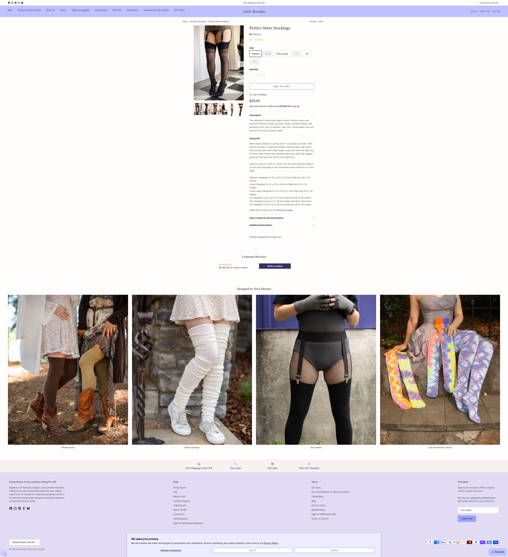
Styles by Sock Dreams (29, 10)
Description (255, 115)
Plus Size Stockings (198, 21)
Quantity (254, 69)
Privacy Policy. (271, 543)
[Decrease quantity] (252, 75)
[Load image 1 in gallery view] (219, 62)
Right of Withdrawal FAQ (323, 514)
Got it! (253, 550)
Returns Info (179, 496)
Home (185, 21)
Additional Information (261, 225)
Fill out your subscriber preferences (475, 497)
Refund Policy (318, 509)
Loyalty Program (181, 501)
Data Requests (180, 518)
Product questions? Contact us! (265, 237)
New (10, 10)
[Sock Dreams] (254, 11)
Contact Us (179, 514)
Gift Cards (179, 10)
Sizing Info (255, 138)
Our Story (316, 487)
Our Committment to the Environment (330, 492)
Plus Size (116, 10)
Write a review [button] (274, 266)
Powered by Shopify (36, 549)
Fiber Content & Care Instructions (267, 218)
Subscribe (467, 518)
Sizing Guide (179, 487)
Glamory (257, 34)
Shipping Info (180, 505)
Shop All (50, 10)
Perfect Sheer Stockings (219, 21)
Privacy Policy (318, 505)
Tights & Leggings (81, 10)
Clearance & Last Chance (156, 10)
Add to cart (282, 86)
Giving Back (317, 496)
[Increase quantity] (262, 75)
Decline (334, 550)
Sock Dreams (21, 549)
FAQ (175, 492)
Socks (63, 10)
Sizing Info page (284, 210)
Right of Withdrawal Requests (188, 523)
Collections (132, 10)
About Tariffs (179, 509)
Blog (313, 501)
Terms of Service (319, 518)
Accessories (101, 10)
